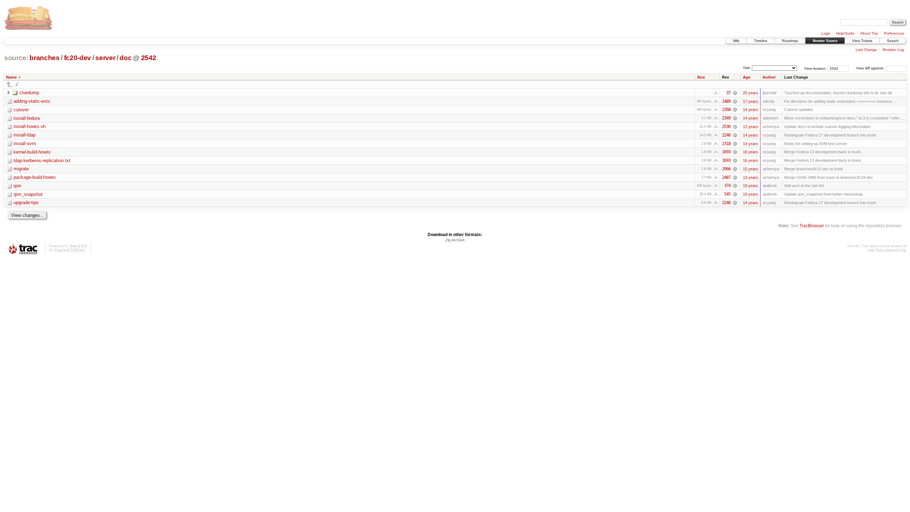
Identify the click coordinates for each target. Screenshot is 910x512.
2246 (726, 135)
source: (16, 58)
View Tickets (862, 41)
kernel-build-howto (32, 152)
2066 (726, 168)
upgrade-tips (26, 202)
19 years (750, 185)
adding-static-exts (32, 101)
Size (701, 77)
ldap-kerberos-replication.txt (42, 160)
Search (893, 41)
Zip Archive (455, 240)
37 (728, 92)
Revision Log (893, 50)
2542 (148, 58)
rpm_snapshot (28, 194)
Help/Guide (845, 33)
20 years (750, 93)
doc (125, 58)
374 (727, 185)
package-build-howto (34, 177)
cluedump (29, 92)
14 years (750, 109)
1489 (726, 101)
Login (825, 33)
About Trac (869, 33)
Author (769, 77)
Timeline (760, 41)
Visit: (747, 68)
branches (44, 58)
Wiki (736, 41)
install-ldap (25, 135)
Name (11, 77)
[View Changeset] (735, 92)
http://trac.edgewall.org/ (887, 250)
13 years (750, 177)
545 (727, 194)
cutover (21, 109)
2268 (726, 109)
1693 (726, 151)
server (105, 58)
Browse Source (825, 41)
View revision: (815, 68)
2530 (726, 126)
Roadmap (790, 41)
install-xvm (25, 143)
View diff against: (870, 68)
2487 (726, 177)
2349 (726, 118)
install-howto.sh (30, 126)
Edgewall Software (69, 250)
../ (16, 84)
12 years (750, 126)
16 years (750, 152)
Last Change (866, 50)
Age (746, 77)
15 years (750, 169)
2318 (726, 143)
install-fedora (27, 118)
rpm (17, 185)
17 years (750, 101)
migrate (21, 168)
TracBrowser (811, 225)
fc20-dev (77, 58)
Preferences (894, 33)
